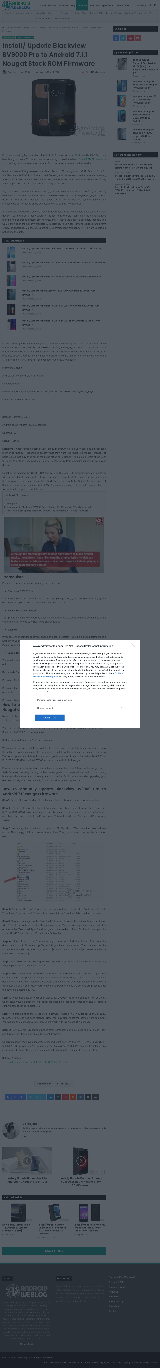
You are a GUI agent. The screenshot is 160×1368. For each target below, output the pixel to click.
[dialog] (80, 684)
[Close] (134, 646)
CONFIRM (49, 717)
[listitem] (80, 700)
